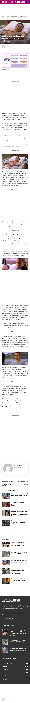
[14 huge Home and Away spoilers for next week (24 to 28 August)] (6, 504)
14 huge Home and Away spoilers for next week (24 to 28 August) (19, 504)
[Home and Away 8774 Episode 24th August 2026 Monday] (6, 554)
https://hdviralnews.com (19, 467)
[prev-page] (3, 586)
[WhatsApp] (22, 75)
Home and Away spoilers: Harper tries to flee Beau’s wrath (18, 522)
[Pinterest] (17, 75)
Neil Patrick (10, 46)
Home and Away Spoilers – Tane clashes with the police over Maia (22, 483)
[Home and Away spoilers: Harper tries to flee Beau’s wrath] (6, 523)
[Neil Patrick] (3, 46)
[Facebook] (7, 75)
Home (3, 16)
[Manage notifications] (3, 699)
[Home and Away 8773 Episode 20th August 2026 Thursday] (6, 581)
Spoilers (8, 16)
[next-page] (5, 586)
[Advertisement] (15, 97)
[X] (12, 75)
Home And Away (14, 16)
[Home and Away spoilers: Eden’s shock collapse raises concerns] (6, 496)
